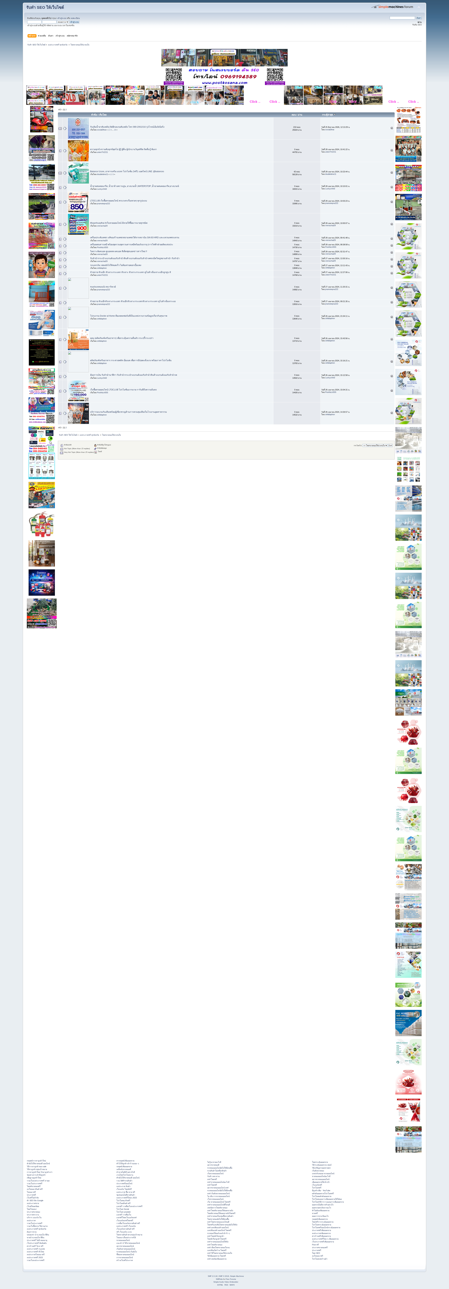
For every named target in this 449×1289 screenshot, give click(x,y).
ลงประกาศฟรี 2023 (35, 1257)
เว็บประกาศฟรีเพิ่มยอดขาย (323, 1242)
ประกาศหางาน (33, 1215)
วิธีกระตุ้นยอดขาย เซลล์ (321, 1165)
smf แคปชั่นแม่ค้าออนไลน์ (218, 1227)
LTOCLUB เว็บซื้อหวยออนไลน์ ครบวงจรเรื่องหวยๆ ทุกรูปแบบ (118, 200)
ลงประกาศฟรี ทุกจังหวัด (36, 1229)
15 (115, 130)
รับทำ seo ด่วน (213, 1176)
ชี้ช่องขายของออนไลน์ (125, 1254)
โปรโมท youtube (123, 1212)
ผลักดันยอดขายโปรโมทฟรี (323, 1193)
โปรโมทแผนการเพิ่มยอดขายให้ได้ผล (327, 1199)
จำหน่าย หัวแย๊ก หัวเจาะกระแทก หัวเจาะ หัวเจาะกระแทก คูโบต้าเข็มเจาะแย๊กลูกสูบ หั (130, 272)
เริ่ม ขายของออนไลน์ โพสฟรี (218, 1202)
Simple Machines (237, 1276)
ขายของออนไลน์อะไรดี (321, 1176)
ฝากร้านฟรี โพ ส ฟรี (35, 1246)
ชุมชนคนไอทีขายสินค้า (125, 1195)
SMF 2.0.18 (212, 1276)
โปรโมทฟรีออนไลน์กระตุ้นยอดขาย (326, 1227)
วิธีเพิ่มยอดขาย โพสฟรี (216, 1256)
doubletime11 (102, 174)
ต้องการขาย (31, 1232)
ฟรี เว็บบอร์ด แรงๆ (124, 1232)
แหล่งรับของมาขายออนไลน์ (323, 1173)
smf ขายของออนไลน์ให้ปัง (217, 1242)
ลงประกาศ (31, 1220)
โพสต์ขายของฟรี (34, 1186)
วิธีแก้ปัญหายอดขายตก (321, 1168)
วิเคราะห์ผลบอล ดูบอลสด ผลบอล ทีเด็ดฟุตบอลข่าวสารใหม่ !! (118, 251)
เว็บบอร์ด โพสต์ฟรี (124, 1189)
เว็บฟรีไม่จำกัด (33, 1198)
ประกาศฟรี (31, 1195)
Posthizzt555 (102, 247)
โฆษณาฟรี (31, 1192)
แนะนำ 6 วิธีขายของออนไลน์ (128, 1243)
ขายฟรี (315, 1213)
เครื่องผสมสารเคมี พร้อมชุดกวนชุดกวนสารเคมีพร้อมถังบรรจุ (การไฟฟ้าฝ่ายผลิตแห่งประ (131, 244)
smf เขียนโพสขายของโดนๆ (218, 1247)
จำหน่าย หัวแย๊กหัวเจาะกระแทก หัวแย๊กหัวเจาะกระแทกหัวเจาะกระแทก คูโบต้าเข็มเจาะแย (133, 301)
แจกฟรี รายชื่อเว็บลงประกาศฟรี (129, 1206)
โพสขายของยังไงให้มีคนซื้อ (218, 1219)
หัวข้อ (94, 114)
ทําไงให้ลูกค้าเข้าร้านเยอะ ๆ (127, 1163)
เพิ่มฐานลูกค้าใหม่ (34, 1178)
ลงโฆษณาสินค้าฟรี (35, 1189)
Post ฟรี (315, 1245)
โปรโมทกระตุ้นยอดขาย (321, 1225)
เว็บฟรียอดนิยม (33, 1206)
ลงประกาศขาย (33, 1203)
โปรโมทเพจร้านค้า (319, 1259)
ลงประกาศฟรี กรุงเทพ (36, 1249)
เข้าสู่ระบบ (61, 18)
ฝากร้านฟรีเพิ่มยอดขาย (321, 1236)
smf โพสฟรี (212, 1179)
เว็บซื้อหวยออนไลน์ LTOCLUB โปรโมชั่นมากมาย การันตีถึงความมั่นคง (123, 389)
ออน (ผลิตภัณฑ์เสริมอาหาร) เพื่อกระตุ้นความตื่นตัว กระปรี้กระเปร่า (121, 338)
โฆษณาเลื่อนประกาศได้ (126, 1237)
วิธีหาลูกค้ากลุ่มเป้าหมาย (37, 1169)
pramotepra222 (103, 203)
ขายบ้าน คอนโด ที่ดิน (35, 1237)
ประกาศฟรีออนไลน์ (124, 1183)
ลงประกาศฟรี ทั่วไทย (35, 1252)
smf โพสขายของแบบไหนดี (218, 1222)
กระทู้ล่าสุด (328, 114)
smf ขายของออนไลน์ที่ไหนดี (218, 1205)
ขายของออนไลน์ (123, 1240)
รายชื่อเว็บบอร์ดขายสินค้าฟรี (128, 1223)
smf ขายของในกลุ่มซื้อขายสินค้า (220, 1216)
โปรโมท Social (122, 1209)
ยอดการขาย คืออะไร (320, 1216)
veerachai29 (102, 226)
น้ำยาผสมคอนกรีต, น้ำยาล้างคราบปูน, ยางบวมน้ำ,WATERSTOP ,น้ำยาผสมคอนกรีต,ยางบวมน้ (134, 186)
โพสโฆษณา (32, 1209)
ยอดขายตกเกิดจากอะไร (321, 1208)
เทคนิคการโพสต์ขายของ (217, 1208)
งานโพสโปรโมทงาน (124, 1175)
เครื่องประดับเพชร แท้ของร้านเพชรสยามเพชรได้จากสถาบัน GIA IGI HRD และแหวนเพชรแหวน (134, 237)
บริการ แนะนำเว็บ (34, 1217)
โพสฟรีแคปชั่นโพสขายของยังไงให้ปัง (222, 1225)
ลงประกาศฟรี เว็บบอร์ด (126, 1226)
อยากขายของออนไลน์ (125, 1246)
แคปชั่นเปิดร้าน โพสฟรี (216, 1250)
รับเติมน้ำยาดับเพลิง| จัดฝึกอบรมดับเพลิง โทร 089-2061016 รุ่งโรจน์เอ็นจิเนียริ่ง (127, 127)
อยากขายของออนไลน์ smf (217, 1188)
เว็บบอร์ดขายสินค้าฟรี (125, 1229)
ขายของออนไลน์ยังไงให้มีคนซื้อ (219, 1168)
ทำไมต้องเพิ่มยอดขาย (320, 1210)
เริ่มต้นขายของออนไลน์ (125, 1249)
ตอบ (294, 114)
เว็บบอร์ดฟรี (317, 1185)
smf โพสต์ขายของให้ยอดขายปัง (220, 1210)
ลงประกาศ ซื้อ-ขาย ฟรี (125, 1192)
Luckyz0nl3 (102, 189)
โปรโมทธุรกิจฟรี (123, 1200)
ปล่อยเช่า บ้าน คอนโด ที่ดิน (38, 1235)
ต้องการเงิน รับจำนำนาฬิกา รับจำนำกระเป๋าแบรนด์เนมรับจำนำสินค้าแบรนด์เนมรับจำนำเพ (133, 375)
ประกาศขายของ (33, 1212)
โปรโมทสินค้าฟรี (123, 1203)
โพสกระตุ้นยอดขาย (320, 1162)
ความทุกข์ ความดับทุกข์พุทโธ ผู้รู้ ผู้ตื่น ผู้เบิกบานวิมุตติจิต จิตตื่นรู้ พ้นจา (123, 149)
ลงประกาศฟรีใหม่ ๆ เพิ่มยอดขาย (325, 1239)
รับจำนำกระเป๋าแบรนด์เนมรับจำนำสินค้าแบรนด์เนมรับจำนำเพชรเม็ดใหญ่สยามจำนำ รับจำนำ (135, 258)
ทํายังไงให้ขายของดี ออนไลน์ (38, 1163)
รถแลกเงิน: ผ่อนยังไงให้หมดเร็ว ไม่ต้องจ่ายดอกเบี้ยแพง (115, 265)
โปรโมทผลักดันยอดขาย (321, 1196)
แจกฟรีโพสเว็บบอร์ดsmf (126, 1217)
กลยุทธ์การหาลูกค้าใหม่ (36, 1161)
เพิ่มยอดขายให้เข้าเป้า (321, 1182)
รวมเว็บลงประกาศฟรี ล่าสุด (38, 1181)
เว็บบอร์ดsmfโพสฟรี (124, 1220)
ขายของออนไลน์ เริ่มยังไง (126, 1252)
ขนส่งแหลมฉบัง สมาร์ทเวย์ (103, 287)
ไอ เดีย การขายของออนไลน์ (218, 1196)
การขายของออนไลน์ (124, 1257)
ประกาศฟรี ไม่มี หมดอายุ (37, 1240)
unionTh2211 (102, 152)
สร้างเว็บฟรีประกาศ (124, 1260)
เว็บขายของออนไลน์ (215, 1199)
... (113, 130)
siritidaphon (102, 268)
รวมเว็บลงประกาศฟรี (35, 1260)
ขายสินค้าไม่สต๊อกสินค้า (217, 1171)
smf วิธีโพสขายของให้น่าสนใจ (219, 1253)
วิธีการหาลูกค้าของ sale (36, 1166)
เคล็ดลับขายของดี (123, 1169)
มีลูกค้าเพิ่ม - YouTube (321, 1190)
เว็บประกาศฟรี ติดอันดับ (37, 1243)
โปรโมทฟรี (316, 1188)
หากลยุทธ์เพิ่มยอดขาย (125, 1161)
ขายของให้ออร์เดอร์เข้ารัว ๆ (218, 1233)
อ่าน (300, 114)
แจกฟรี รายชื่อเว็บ (123, 1215)
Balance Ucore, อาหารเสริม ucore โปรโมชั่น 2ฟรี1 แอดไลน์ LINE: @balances (127, 171)
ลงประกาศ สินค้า (123, 1186)
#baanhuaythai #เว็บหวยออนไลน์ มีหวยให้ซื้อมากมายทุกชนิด (119, 223)
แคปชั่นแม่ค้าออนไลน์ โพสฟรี (219, 1230)
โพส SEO (316, 1253)
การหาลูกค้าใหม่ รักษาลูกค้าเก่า (39, 1172)
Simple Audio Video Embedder (225, 1282)
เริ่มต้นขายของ (318, 1171)
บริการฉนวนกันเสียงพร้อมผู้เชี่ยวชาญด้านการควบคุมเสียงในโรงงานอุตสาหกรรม (128, 412)
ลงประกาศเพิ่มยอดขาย (321, 1233)
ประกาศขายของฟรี (320, 1247)
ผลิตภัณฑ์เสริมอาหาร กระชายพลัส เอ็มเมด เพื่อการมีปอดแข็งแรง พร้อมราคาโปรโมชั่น (131, 360)
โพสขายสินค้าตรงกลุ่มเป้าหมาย (129, 1235)
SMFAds (219, 1279)
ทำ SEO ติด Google (35, 1200)
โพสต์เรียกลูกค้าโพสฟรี (216, 1239)
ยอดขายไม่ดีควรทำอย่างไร (323, 1205)
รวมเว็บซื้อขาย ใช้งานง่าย (37, 1226)
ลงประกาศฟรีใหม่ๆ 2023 (126, 1198)
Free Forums (231, 1279)
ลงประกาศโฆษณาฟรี (36, 1254)
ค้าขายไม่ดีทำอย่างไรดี (125, 1172)
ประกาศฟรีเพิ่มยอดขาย (321, 1230)
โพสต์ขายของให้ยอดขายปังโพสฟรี (221, 1213)
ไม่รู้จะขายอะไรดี (214, 1162)
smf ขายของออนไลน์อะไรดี (218, 1182)
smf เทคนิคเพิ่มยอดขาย (216, 1259)
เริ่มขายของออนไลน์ (215, 1173)
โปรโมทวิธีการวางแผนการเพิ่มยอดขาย (328, 1202)
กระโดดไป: (358, 445)
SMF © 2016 (224, 1276)
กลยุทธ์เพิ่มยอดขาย (124, 1166)
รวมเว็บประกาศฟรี (34, 1183)
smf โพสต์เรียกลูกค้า (215, 1236)
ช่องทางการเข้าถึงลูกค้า (36, 1175)
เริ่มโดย (103, 114)
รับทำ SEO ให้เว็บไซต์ (45, 7)
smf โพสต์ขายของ (214, 1245)
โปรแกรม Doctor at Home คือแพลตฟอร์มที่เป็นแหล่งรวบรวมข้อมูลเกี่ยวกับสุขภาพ (128, 316)
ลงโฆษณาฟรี (317, 1256)
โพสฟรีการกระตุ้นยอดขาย (322, 1222)
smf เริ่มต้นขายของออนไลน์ (218, 1193)
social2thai (101, 130)
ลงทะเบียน (75, 18)
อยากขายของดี (213, 1165)
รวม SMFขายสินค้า (124, 1181)
